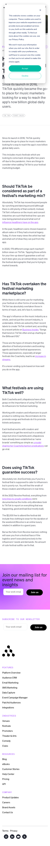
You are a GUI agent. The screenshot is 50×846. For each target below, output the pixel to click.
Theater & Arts (9, 736)
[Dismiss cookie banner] (40, 10)
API (4, 784)
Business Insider (30, 329)
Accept (25, 68)
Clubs (5, 745)
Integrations (8, 707)
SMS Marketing (9, 687)
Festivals (6, 726)
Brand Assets (8, 807)
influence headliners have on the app (20, 222)
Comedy (6, 740)
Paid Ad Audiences (11, 702)
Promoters (7, 731)
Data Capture (8, 692)
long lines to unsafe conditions (17, 498)
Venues (6, 721)
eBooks (6, 764)
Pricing (5, 779)
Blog (4, 759)
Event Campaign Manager (15, 697)
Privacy (13, 830)
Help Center (8, 774)
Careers (6, 802)
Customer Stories (10, 769)
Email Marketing (10, 682)
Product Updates (10, 797)
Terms (5, 830)
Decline (25, 76)
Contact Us (7, 812)
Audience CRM (9, 677)
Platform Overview (11, 672)
